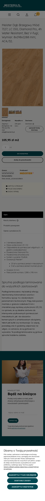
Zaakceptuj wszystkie (22, 487)
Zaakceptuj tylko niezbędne (22, 475)
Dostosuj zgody (22, 481)
